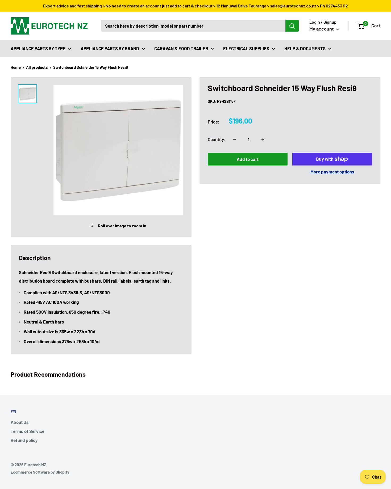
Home (16, 67)
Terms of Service (27, 431)
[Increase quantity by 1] (262, 139)
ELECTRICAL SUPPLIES (246, 48)
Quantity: (217, 139)
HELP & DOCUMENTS (305, 48)
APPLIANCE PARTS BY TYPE (38, 48)
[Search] (292, 26)
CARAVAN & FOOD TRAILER (181, 48)
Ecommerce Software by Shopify (40, 472)
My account (322, 29)
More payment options (332, 171)
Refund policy (24, 440)
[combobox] (193, 26)
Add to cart (248, 159)
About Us (20, 422)
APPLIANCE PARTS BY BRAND (110, 48)
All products (37, 67)
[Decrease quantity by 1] (234, 139)
